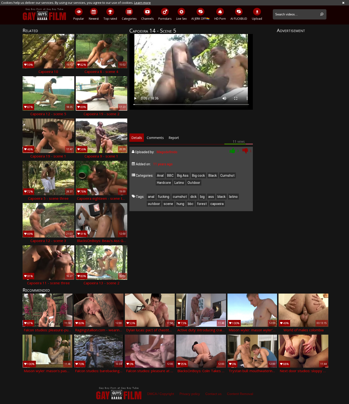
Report (174, 137)
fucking (163, 197)
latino (233, 197)
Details (136, 137)
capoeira (217, 204)
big (202, 197)
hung (180, 204)
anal (151, 197)
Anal (160, 175)
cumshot (180, 197)
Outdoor (194, 183)
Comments (155, 137)
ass (211, 197)
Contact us (213, 394)
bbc (190, 204)
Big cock (198, 175)
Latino (179, 183)
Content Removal (240, 394)
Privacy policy (189, 394)
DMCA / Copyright (160, 394)
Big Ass (183, 175)
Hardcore (164, 183)
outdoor (154, 204)
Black (212, 175)
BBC (170, 175)
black (221, 197)
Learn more (142, 2)
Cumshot (227, 175)
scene (168, 204)
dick (193, 197)
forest (202, 204)
